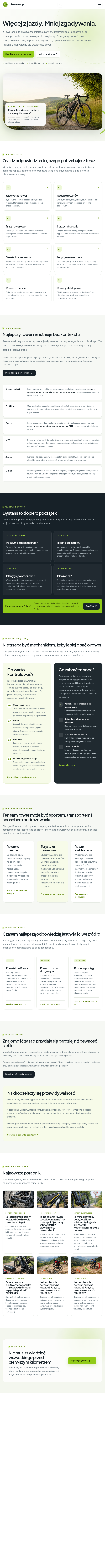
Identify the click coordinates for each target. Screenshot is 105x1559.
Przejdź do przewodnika (19, 373)
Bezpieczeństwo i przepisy (18, 1074)
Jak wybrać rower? (48, 54)
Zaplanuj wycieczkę (82, 1360)
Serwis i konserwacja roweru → (21, 777)
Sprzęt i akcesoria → (68, 765)
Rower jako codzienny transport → (17, 891)
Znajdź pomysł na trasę (18, 54)
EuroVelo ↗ (91, 606)
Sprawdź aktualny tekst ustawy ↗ (22, 1135)
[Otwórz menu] (99, 4)
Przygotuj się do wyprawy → (52, 895)
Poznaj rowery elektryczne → (81, 895)
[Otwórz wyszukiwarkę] (60, 4)
